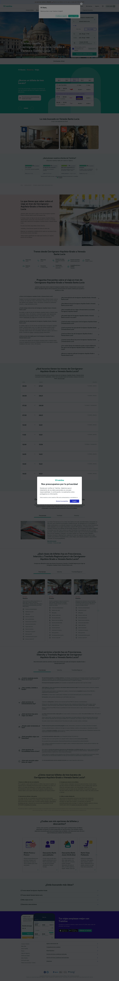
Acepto (74, 501)
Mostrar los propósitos (62, 501)
